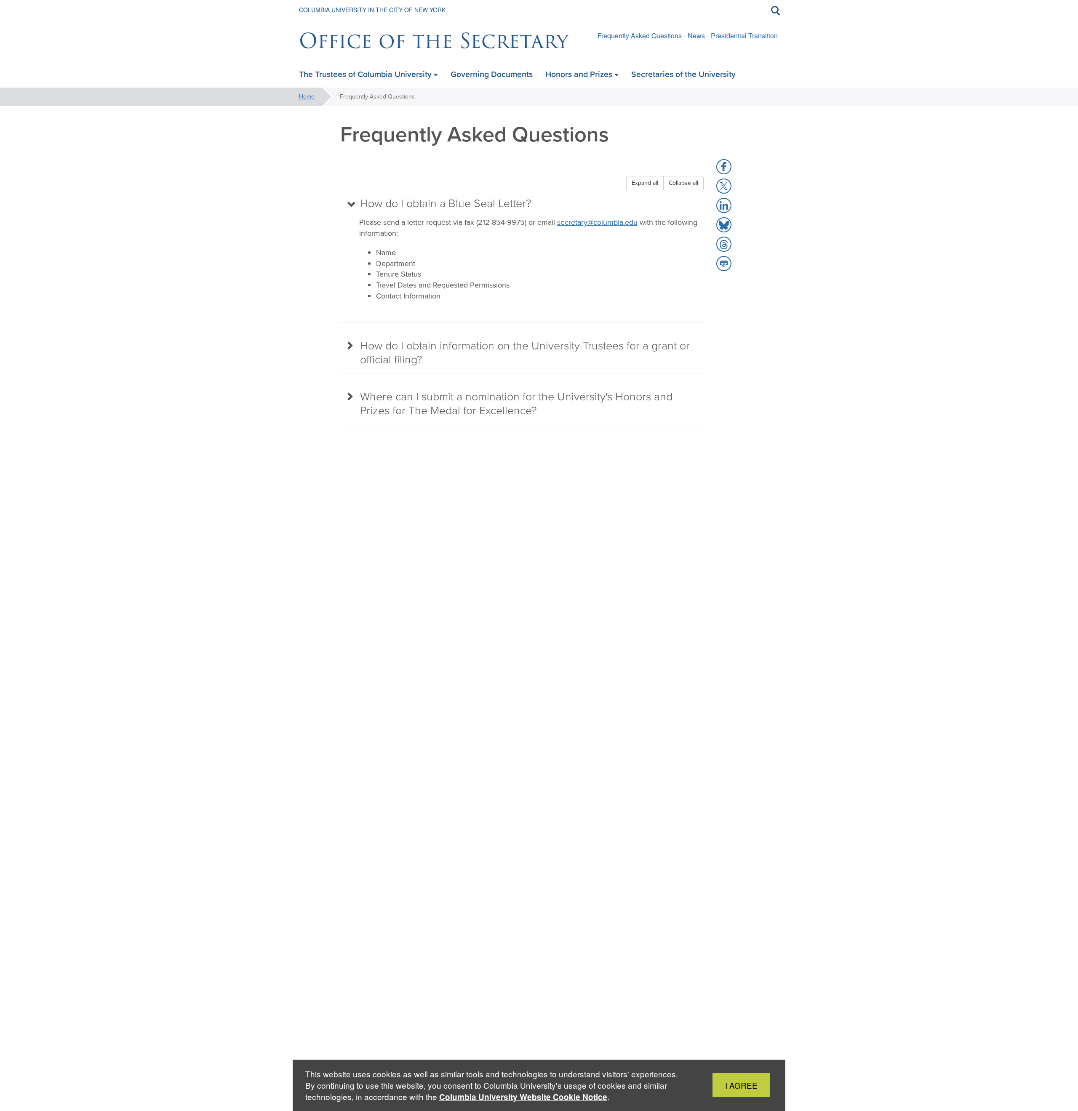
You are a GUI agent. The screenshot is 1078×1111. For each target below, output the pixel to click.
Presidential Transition (744, 35)
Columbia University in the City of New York (372, 9)
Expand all (645, 183)
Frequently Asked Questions (640, 35)
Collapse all (683, 183)
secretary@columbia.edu (597, 222)
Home (307, 96)
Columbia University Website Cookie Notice (523, 1097)
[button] (723, 166)
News (696, 35)
